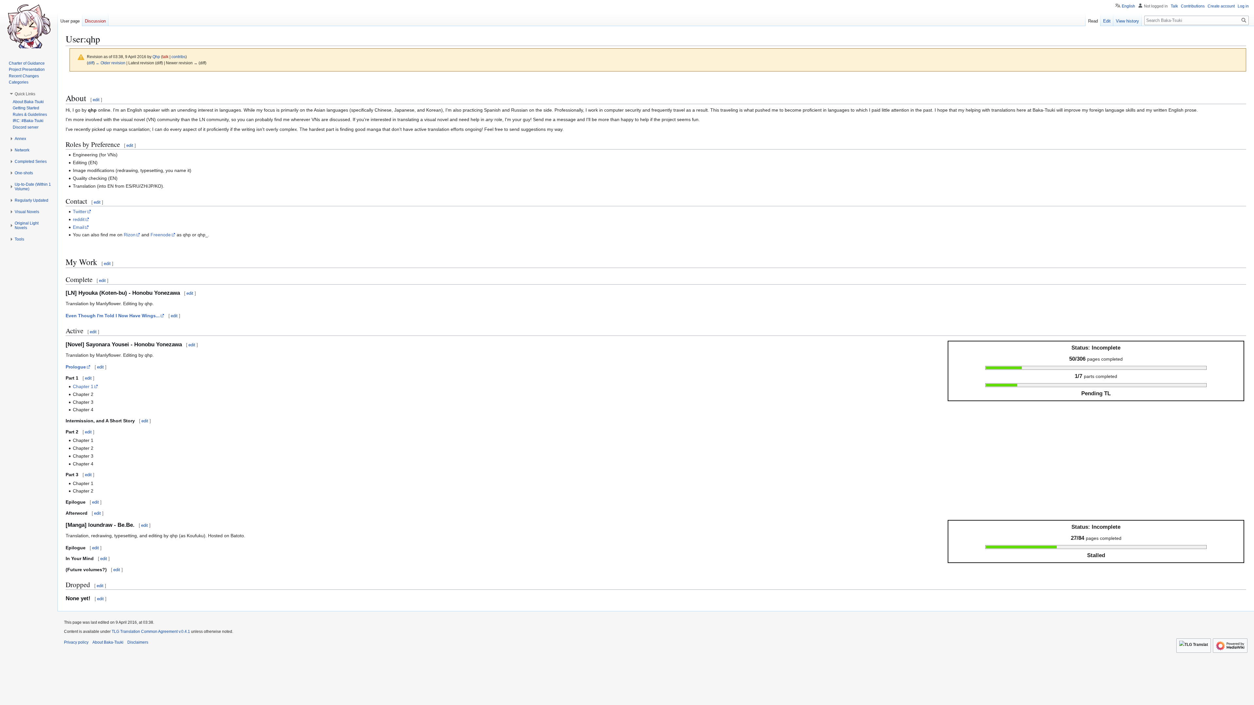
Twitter (80, 211)
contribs (178, 57)
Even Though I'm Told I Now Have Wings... (113, 315)
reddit (79, 219)
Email (78, 227)
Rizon (130, 234)
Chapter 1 (83, 386)
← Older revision (110, 63)
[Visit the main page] (29, 26)
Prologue (76, 366)
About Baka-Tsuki (107, 642)
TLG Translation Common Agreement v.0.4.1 (151, 631)
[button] (25, 94)
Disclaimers (137, 642)
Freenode (161, 234)
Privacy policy (76, 642)
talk (165, 57)
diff (90, 63)
